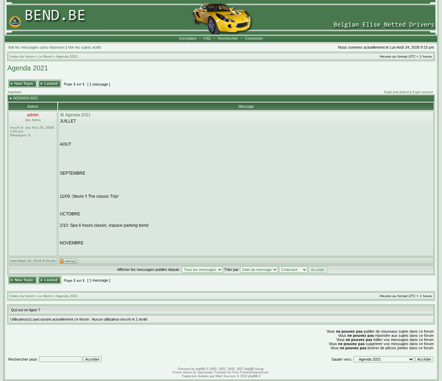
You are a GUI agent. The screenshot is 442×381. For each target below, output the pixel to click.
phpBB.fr (254, 376)
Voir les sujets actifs (84, 47)
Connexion (254, 38)
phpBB (200, 369)
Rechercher (228, 38)
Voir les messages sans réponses (36, 47)
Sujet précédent (396, 92)
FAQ (207, 38)
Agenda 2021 (67, 56)
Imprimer (14, 92)
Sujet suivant (422, 92)
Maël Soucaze (225, 376)
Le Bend (45, 56)
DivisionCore (259, 372)
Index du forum (22, 56)
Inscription (187, 38)
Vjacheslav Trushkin (212, 372)
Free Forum (240, 372)
